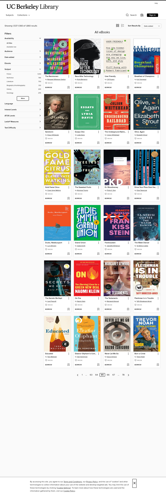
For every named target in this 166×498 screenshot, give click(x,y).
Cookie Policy (69, 491)
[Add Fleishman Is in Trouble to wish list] (157, 309)
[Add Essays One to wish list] (98, 143)
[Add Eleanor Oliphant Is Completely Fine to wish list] (98, 365)
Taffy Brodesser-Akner (144, 301)
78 (123, 375)
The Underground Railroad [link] (116, 132)
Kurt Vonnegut (141, 79)
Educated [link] (49, 354)
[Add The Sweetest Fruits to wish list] (98, 198)
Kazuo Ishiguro (112, 357)
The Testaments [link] (111, 298)
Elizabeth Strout (142, 135)
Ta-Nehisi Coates (142, 246)
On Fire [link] (78, 298)
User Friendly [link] (110, 76)
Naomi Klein (81, 301)
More (23, 98)
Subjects (10, 15)
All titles (9, 43)
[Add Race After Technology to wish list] (98, 87)
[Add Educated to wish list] (68, 365)
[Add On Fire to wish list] (98, 309)
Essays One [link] (79, 132)
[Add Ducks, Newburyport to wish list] (68, 254)
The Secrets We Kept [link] (53, 298)
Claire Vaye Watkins (54, 190)
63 (91, 375)
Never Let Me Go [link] (112, 354)
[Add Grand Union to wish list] (98, 254)
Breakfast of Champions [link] (144, 76)
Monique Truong (82, 190)
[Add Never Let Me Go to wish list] (128, 365)
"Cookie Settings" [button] (63, 488)
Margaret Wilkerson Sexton (56, 79)
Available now (11, 47)
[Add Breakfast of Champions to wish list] (157, 87)
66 (108, 375)
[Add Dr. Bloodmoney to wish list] (128, 198)
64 (96, 375)
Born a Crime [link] (140, 354)
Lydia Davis (81, 135)
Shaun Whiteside (53, 135)
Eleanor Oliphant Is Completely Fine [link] (86, 354)
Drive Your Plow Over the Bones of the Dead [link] (146, 187)
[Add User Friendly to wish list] (128, 87)
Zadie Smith (81, 246)
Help (156, 3)
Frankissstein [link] (110, 243)
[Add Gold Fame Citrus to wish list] (68, 198)
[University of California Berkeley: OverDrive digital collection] (32, 7)
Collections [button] (22, 15)
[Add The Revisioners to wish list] (68, 87)
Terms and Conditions (73, 482)
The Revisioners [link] (51, 76)
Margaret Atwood (113, 301)
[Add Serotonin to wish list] (68, 143)
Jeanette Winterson (113, 246)
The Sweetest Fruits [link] (83, 187)
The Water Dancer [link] (142, 243)
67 (113, 375)
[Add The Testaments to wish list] (128, 309)
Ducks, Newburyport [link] (53, 243)
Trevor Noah (141, 357)
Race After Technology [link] (84, 76)
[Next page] (128, 374)
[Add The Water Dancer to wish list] (157, 254)
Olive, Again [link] (140, 132)
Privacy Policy (92, 482)
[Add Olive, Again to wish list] (157, 143)
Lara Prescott (51, 301)
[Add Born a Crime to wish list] (157, 365)
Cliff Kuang (110, 79)
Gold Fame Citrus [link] (52, 187)
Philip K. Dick (111, 190)
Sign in (152, 15)
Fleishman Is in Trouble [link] (144, 298)
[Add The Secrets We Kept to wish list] (68, 309)
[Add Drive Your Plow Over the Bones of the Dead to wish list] (157, 198)
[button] (131, 15)
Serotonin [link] (49, 132)
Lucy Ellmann (51, 246)
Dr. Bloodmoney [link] (111, 187)
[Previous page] (77, 374)
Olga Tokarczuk (142, 190)
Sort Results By (134, 26)
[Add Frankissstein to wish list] (128, 254)
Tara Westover (52, 357)
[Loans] (142, 15)
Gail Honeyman (82, 357)
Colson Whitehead (113, 135)
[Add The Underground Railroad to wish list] (128, 143)
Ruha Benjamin (82, 79)
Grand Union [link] (80, 243)
